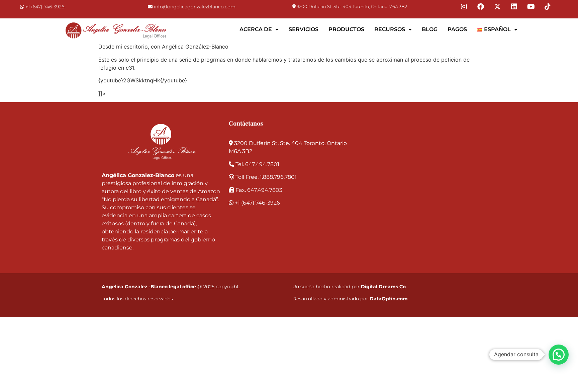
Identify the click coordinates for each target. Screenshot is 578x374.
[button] (559, 355)
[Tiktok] (547, 6)
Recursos (389, 29)
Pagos (457, 29)
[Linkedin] (514, 6)
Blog (430, 29)
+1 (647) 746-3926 (44, 7)
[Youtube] (530, 6)
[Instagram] (464, 6)
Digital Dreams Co (383, 287)
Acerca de (255, 29)
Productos (346, 29)
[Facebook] (480, 6)
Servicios (303, 29)
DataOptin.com (389, 299)
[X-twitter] (497, 6)
